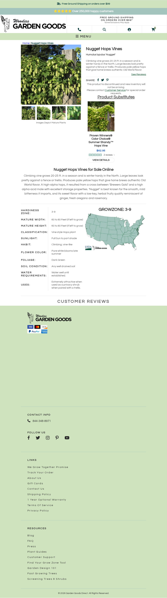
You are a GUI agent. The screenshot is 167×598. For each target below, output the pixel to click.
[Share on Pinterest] (107, 80)
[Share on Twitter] (102, 80)
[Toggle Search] (104, 29)
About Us (34, 478)
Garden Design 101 (42, 568)
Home (26, 43)
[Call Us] (79, 29)
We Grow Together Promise (47, 467)
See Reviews (138, 74)
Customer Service (115, 90)
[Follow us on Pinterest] (57, 438)
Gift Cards (35, 483)
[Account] (129, 29)
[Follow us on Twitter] (38, 438)
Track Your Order (40, 472)
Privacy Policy (38, 510)
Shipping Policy (39, 494)
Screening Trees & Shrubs (47, 579)
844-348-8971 (41, 421)
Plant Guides (37, 551)
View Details (101, 160)
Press (31, 546)
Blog (30, 535)
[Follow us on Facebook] (28, 438)
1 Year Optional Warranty (46, 499)
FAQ (30, 541)
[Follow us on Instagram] (48, 438)
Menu (85, 36)
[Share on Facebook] (98, 80)
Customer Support (41, 557)
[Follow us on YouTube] (67, 438)
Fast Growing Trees (42, 573)
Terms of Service (40, 505)
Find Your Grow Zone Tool (46, 562)
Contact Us (35, 488)
